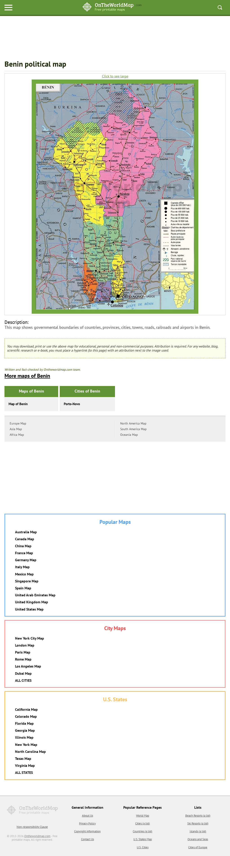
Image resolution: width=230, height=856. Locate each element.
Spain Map (23, 588)
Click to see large (115, 76)
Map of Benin (18, 404)
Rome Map (23, 659)
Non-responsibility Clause (32, 827)
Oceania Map (129, 435)
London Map (24, 645)
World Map (142, 815)
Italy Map (22, 567)
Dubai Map (23, 673)
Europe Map (18, 423)
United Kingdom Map (31, 602)
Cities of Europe (197, 847)
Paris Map (22, 652)
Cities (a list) (142, 823)
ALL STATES (24, 772)
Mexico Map (24, 574)
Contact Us (87, 839)
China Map (23, 546)
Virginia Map (25, 765)
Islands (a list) (198, 831)
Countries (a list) (142, 831)
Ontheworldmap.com (37, 836)
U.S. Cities (142, 847)
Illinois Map (24, 737)
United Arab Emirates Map (35, 595)
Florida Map (24, 723)
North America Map (133, 423)
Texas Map (23, 758)
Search (220, 7)
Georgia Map (25, 730)
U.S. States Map (142, 839)
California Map (26, 709)
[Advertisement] (114, 38)
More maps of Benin (27, 375)
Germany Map (25, 560)
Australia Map (26, 532)
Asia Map (16, 429)
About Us (87, 815)
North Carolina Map (30, 751)
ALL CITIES (23, 680)
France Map (24, 553)
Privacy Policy (87, 823)
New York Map (26, 744)
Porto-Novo (72, 404)
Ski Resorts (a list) (197, 823)
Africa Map (17, 435)
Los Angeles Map (28, 666)
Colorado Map (26, 716)
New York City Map (29, 638)
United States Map (29, 609)
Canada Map (24, 539)
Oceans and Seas (198, 839)
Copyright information (87, 831)
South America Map (133, 429)
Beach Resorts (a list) (197, 815)
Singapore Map (26, 581)
